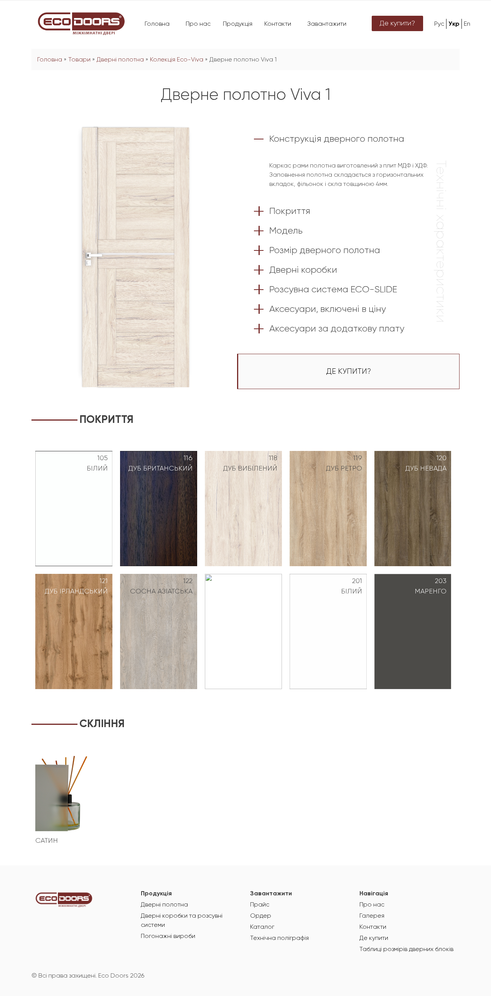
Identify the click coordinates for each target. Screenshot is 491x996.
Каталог (262, 927)
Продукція (237, 24)
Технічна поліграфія (279, 938)
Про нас (198, 24)
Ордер (260, 916)
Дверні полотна (120, 60)
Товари (79, 60)
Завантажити (326, 24)
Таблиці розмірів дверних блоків (406, 949)
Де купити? (397, 23)
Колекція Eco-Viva (176, 60)
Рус (439, 24)
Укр (454, 24)
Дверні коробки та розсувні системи (181, 920)
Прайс (259, 905)
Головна (157, 24)
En (467, 24)
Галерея (371, 916)
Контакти (277, 24)
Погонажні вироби (168, 936)
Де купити (373, 938)
